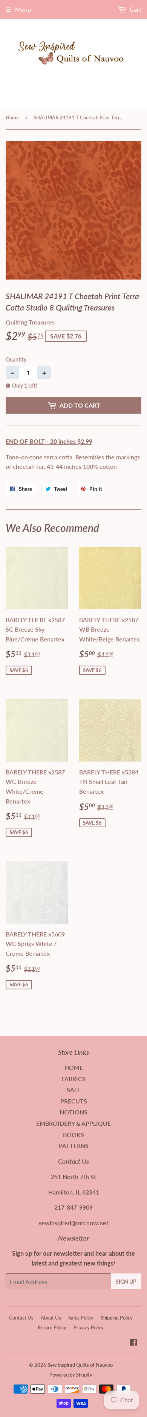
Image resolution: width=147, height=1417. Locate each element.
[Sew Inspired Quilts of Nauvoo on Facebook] (134, 1342)
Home (12, 117)
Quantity (16, 359)
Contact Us (21, 1318)
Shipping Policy (117, 1318)
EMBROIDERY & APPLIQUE (73, 1123)
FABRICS (73, 1078)
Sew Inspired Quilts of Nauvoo (80, 1365)
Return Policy (52, 1327)
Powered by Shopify (70, 1375)
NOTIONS (73, 1112)
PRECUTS (73, 1101)
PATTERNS (74, 1145)
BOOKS (73, 1134)
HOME (73, 1067)
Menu (23, 9)
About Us (51, 1318)
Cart (134, 9)
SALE (74, 1089)
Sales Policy (80, 1318)
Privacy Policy (89, 1327)
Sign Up (126, 1281)
